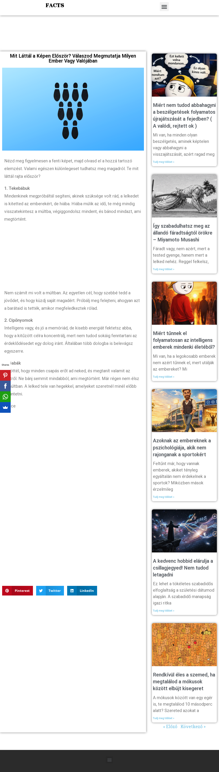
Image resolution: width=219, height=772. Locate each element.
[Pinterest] (5, 375)
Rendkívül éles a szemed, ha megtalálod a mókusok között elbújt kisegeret (184, 681)
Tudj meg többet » (163, 161)
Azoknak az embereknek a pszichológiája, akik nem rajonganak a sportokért (182, 447)
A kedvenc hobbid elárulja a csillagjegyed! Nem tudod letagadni (183, 568)
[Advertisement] (109, 37)
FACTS (55, 5)
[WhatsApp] (5, 396)
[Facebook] (5, 386)
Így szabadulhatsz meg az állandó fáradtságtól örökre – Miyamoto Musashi (182, 233)
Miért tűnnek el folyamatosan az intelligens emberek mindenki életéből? (184, 340)
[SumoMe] (5, 407)
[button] (164, 6)
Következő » (193, 726)
